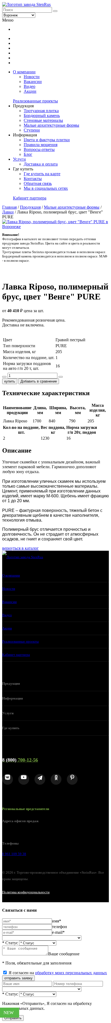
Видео (29, 86)
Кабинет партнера (29, 198)
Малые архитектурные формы (51, 125)
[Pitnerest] (72, 779)
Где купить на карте (42, 173)
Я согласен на (58, 972)
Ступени (32, 130)
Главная (9, 207)
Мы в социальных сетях (46, 188)
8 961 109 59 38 (14, 854)
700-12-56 (20, 760)
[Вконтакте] (7, 779)
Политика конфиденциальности (26, 892)
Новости (32, 76)
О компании (24, 72)
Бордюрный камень (42, 115)
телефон (59, 926)
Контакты (33, 178)
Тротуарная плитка (41, 110)
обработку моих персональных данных (71, 972)
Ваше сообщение (63, 954)
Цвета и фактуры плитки (47, 139)
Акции (30, 91)
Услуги (19, 159)
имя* (56, 921)
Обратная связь (38, 183)
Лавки (8, 212)
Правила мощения (40, 144)
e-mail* (58, 932)
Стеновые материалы (43, 120)
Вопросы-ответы (39, 149)
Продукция (30, 207)
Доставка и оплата (41, 164)
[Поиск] (55, 11)
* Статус (10, 943)
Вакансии (33, 81)
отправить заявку (18, 978)
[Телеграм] (39, 779)
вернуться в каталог (20, 548)
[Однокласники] (56, 779)
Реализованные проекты (35, 101)
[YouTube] (23, 779)
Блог (28, 154)
